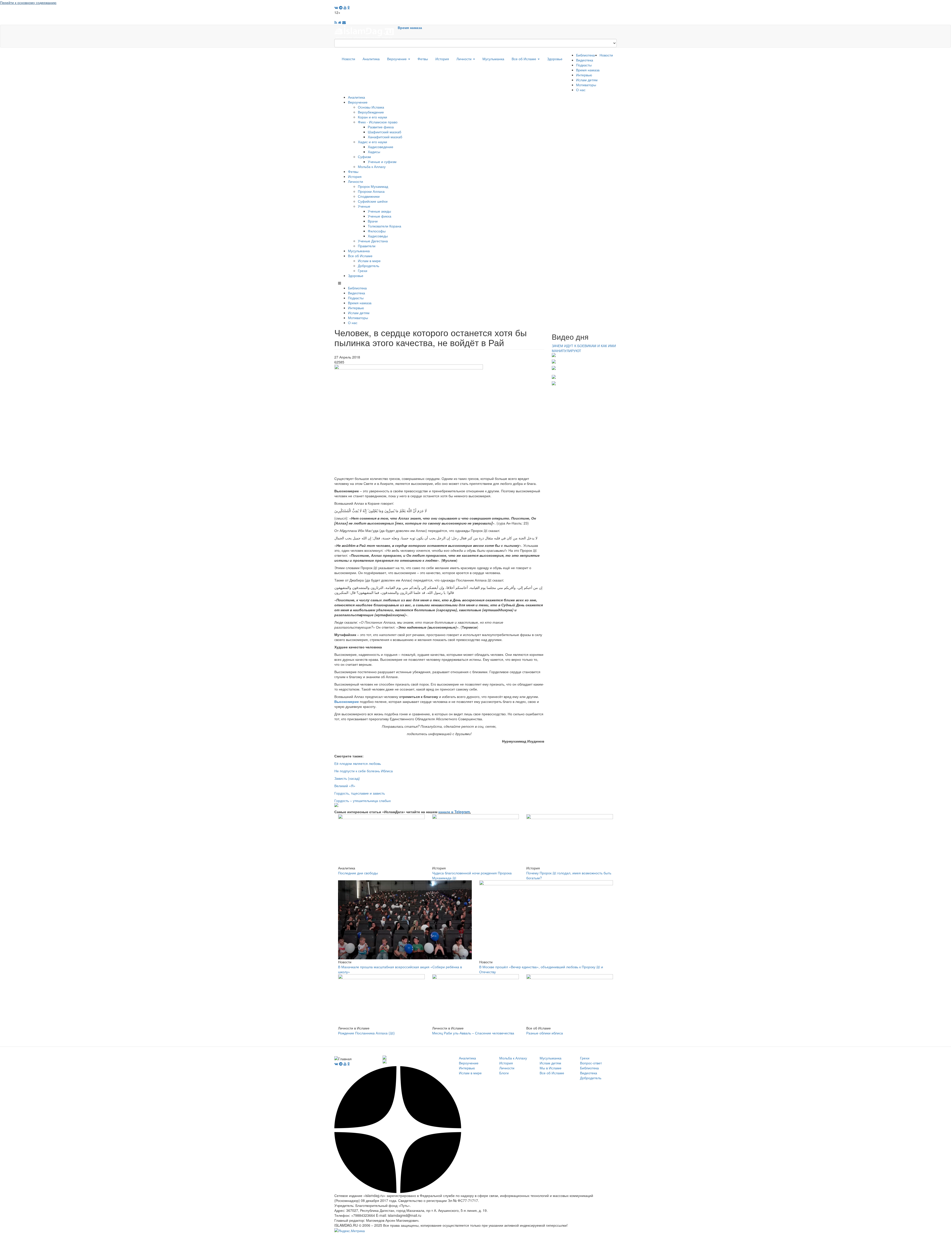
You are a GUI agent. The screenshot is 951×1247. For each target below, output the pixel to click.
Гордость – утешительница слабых (362, 800)
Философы (377, 230)
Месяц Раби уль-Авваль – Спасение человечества (473, 1032)
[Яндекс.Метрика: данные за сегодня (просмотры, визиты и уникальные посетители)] (349, 1230)
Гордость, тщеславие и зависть (359, 793)
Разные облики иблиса (544, 1032)
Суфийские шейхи (373, 201)
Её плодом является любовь (357, 763)
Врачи (373, 221)
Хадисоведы (378, 235)
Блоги (504, 1072)
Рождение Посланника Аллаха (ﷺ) (366, 1032)
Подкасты (584, 64)
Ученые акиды (379, 211)
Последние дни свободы (358, 872)
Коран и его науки (372, 116)
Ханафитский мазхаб (385, 136)
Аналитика (371, 58)
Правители (366, 245)
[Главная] (366, 31)
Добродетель (368, 265)
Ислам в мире (369, 260)
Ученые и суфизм (382, 161)
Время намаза (410, 27)
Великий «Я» (344, 785)
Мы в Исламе (550, 1067)
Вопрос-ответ (591, 1062)
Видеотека (584, 59)
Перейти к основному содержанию (28, 2)
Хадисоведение (380, 146)
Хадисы (374, 151)
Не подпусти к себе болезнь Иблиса (363, 770)
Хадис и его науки (372, 141)
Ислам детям (587, 79)
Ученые (364, 206)
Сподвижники (369, 196)
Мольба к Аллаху (372, 166)
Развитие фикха (381, 126)
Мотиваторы (586, 84)
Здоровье (554, 58)
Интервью (584, 74)
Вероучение (397, 58)
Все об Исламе (524, 58)
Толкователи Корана (384, 225)
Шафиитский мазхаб (384, 131)
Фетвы (423, 58)
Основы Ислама (371, 107)
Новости (348, 58)
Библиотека (585, 55)
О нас (580, 89)
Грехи (362, 270)
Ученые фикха (379, 216)
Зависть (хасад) (347, 778)
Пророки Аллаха (371, 191)
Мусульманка (493, 58)
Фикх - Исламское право (377, 121)
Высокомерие (346, 701)
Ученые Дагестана (373, 240)
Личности (464, 58)
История (442, 58)
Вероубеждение (371, 112)
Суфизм (364, 156)
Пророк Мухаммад (373, 186)
